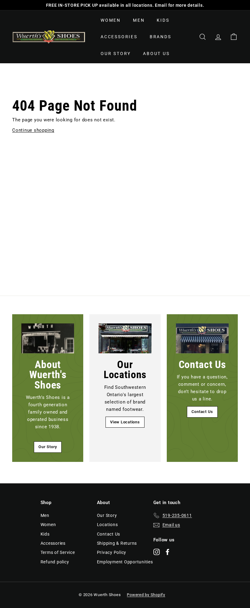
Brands (160, 36)
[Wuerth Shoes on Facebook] (167, 551)
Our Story (116, 53)
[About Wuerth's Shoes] (47, 338)
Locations (107, 524)
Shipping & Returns (117, 543)
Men (139, 20)
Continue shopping (33, 130)
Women (111, 20)
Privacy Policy (112, 552)
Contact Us (202, 411)
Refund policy (55, 561)
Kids (163, 20)
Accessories (119, 36)
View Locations (125, 422)
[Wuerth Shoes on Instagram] (156, 551)
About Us (156, 53)
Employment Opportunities (125, 561)
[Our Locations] (124, 338)
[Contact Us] (202, 338)
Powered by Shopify (146, 594)
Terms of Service (58, 552)
